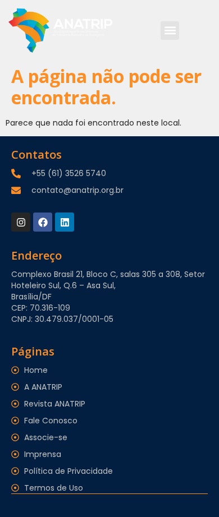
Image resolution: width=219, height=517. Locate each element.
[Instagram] (20, 222)
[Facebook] (42, 222)
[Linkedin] (64, 222)
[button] (170, 30)
